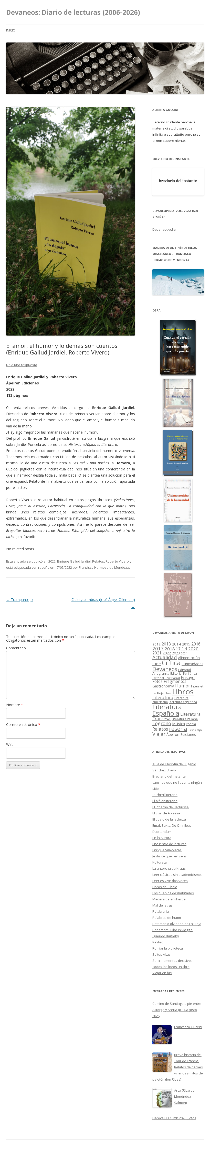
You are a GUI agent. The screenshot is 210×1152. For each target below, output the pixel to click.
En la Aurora (161, 837)
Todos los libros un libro (171, 966)
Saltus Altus (161, 954)
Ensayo (188, 677)
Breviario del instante (169, 776)
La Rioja (158, 693)
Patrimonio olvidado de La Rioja (176, 923)
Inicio (10, 30)
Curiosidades (192, 663)
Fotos (157, 681)
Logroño (161, 723)
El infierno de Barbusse (170, 807)
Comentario (16, 647)
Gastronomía (163, 686)
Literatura (162, 698)
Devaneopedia (164, 229)
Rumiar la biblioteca (167, 948)
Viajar (158, 733)
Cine (156, 663)
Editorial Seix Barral (166, 678)
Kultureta (159, 862)
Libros (183, 691)
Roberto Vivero (117, 561)
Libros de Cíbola (164, 887)
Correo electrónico (23, 724)
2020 (193, 649)
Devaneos (164, 669)
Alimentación (189, 657)
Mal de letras (162, 905)
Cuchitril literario (164, 794)
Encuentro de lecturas (169, 844)
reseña (43, 567)
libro (168, 693)
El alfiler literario (164, 801)
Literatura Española (167, 710)
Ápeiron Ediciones (181, 734)
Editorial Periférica (183, 673)
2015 (186, 644)
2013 (166, 644)
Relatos (98, 561)
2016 (196, 644)
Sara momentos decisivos (172, 960)
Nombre (14, 704)
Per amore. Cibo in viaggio (172, 930)
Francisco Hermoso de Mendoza (104, 567)
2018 (170, 649)
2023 (176, 652)
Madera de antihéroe (169, 899)
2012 (156, 644)
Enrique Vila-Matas (167, 850)
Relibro (157, 942)
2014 (176, 644)
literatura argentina (183, 702)
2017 (158, 648)
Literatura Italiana (185, 719)
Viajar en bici (162, 973)
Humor (182, 686)
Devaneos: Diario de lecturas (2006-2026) (73, 12)
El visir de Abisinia (166, 813)
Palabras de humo (166, 917)
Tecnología (195, 729)
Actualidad (164, 657)
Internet (197, 686)
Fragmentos (175, 681)
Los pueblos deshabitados (173, 893)
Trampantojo (19, 599)
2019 (181, 648)
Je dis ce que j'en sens (169, 856)
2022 (52, 561)
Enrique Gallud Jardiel (74, 561)
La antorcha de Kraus (169, 868)
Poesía (191, 724)
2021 (157, 653)
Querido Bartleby (165, 936)
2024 (184, 653)
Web (10, 744)
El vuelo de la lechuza (169, 819)
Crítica (171, 663)
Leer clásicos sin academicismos (177, 874)
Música (178, 723)
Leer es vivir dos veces (170, 880)
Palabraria (160, 911)
